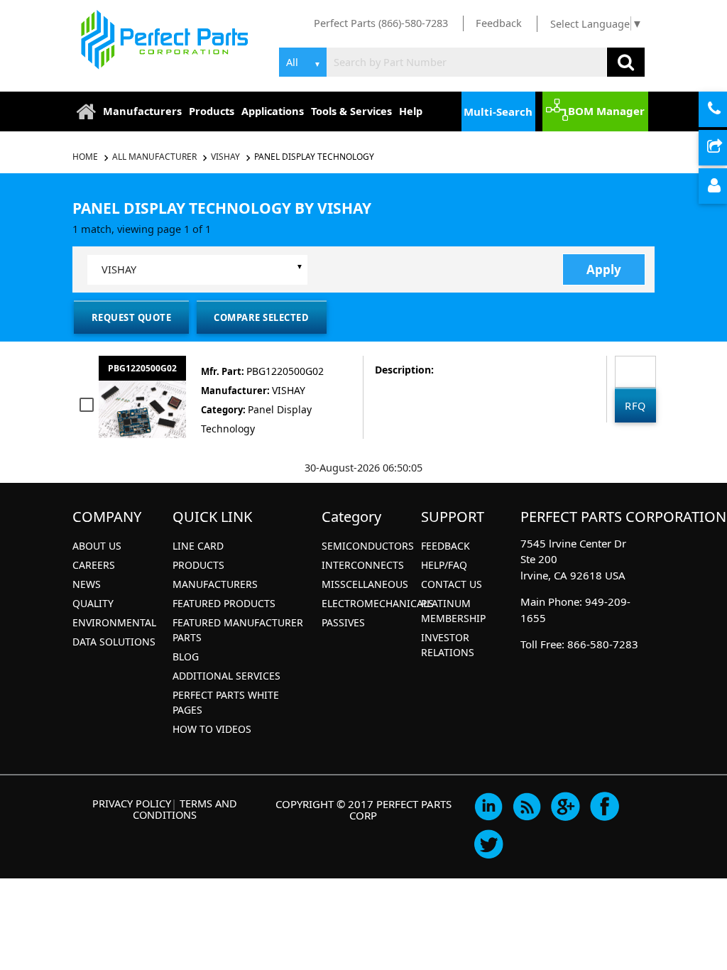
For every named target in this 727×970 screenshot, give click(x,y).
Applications (272, 111)
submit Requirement (725, 148)
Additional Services (226, 675)
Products (211, 111)
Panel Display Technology (314, 157)
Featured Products (224, 603)
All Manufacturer (154, 157)
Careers (93, 565)
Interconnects (363, 565)
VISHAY (225, 157)
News (86, 584)
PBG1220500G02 (142, 368)
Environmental (114, 622)
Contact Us (451, 584)
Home (86, 157)
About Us (96, 545)
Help (410, 111)
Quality (93, 603)
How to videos (212, 729)
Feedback (499, 23)
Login (725, 187)
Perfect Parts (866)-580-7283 (381, 23)
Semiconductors (368, 545)
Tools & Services (351, 111)
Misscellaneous (365, 584)
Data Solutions (113, 641)
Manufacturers (142, 111)
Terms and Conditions (185, 809)
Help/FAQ (444, 565)
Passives (343, 622)
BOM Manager (606, 111)
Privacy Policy (131, 803)
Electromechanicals (378, 603)
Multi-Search (498, 111)
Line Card (198, 545)
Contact (725, 110)
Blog (186, 656)
